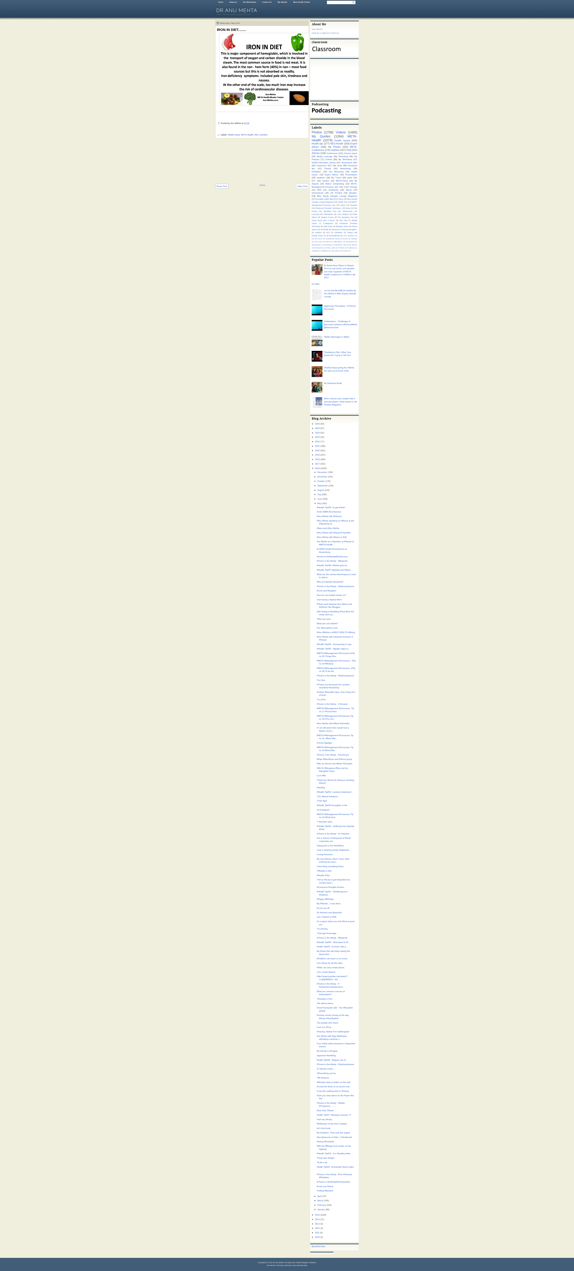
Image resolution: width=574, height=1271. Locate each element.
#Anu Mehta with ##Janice (329, 516)
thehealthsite (334, 236)
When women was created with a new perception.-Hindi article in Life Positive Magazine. (340, 401)
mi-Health (324, 230)
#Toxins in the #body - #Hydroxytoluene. (336, 586)
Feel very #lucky (324, 1119)
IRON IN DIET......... (231, 30)
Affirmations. (338, 242)
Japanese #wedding (326, 1055)
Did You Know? (317, 239)
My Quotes (321, 136)
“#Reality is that (324, 871)
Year (323, 1246)
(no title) (315, 284)
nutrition (264, 135)
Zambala (315, 251)
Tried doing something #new (330, 866)
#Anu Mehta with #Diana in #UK (332, 537)
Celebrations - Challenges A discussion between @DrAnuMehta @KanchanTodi (340, 324)
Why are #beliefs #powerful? (330, 582)
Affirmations (328, 214)
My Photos (334, 146)
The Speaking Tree (346, 217)
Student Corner (327, 217)
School (345, 239)
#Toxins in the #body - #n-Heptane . (334, 834)
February (321, 1205)
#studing (321, 787)
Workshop (343, 156)
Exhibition (339, 233)
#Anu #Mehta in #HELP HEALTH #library (336, 632)
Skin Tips (343, 220)
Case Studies (343, 214)
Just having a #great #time (329, 600)
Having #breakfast (325, 1141)
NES (256, 135)
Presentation (351, 175)
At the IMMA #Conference (329, 512)
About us (233, 2)
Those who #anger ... (327, 1158)
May (319, 503)
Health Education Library (324, 162)
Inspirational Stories (333, 239)
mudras (345, 251)
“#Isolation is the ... (326, 999)
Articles (316, 153)
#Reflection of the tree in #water (332, 1124)
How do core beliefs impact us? (331, 595)
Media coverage (325, 156)
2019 (317, 455)
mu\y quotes (335, 251)
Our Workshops (249, 2)
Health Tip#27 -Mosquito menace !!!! (334, 1115)
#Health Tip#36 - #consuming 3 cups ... (335, 644)
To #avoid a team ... (326, 1069)
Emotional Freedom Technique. (328, 208)
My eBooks (282, 2)
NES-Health (336, 143)
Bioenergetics (317, 245)
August (320, 490)
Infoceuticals (317, 193)
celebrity (354, 239)
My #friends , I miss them (329, 904)
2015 (317, 1215)
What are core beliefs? (327, 623)
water (349, 178)
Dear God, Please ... (326, 1110)
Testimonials (347, 211)
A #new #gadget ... (325, 743)
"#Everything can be (326, 1073)
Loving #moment (325, 854)
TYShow (341, 248)
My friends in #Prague (327, 1051)
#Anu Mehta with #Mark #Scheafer (333, 723)
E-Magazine (328, 223)
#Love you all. (323, 908)
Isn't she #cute (323, 1128)
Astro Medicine (348, 236)
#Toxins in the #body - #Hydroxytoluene (335, 676)
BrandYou (316, 1246)
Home (220, 2)
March (320, 1200)
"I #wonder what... (325, 822)
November (322, 477)
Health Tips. (343, 202)
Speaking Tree (329, 211)
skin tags (280, 1265)
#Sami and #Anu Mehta (328, 528)
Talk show (337, 165)
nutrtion (325, 181)
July (319, 494)
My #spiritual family (333, 383)
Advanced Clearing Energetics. (344, 230)
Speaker (353, 205)
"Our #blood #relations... (328, 796)
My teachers (318, 248)
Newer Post (221, 186)
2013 (317, 1224)
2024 (317, 433)
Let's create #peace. (326, 972)
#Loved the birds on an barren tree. (333, 1086)
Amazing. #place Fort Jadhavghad (333, 1032)
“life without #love (325, 1003)
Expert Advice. (332, 175)
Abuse (349, 190)
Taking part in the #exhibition (330, 846)
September (322, 486)
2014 (317, 1219)
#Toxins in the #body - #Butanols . (333, 561)
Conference (332, 153)
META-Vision (342, 181)
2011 (317, 1233)
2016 (317, 468)
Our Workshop (336, 172)
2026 (317, 424)
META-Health (247, 135)
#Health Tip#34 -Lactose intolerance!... (335, 792)
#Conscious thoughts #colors (330, 887)
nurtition (318, 233)
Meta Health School (301, 2)
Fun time (321, 680)
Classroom (321, 165)
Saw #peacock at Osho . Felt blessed (334, 1137)
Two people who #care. (328, 1023)
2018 (317, 459)
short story (318, 242)
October (321, 481)
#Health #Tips (323, 875)
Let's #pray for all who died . (330, 963)
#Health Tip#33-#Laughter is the (332, 805)
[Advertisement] (262, 161)
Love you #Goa (324, 1027)
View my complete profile (325, 33)
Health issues (234, 135)
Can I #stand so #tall (326, 917)
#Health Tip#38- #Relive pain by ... (333, 565)
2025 (317, 428)
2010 (317, 1237)
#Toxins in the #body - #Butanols (332, 938)
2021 (317, 446)
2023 (317, 437)
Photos (317, 132)
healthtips (324, 251)
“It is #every (322, 929)
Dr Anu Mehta (236, 10)
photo (343, 205)
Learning (315, 214)
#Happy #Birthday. (325, 899)
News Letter (330, 248)
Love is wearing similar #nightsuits (333, 850)
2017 (317, 464)
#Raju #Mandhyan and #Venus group (334, 759)
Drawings (328, 245)
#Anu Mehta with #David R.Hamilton (334, 533)
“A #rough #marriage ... (328, 933)
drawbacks (334, 190)
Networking (345, 168)
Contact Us (267, 2)
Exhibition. (316, 172)
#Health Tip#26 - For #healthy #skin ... (335, 1153)
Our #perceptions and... (328, 628)
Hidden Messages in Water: (337, 337)
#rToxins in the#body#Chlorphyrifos (333, 1182)
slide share (328, 226)
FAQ (348, 150)
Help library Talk (340, 245)
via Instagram (323, 810)
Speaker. (353, 193)
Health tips (317, 143)
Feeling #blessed (325, 1191)
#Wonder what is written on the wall (333, 1082)
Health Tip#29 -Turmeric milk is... (332, 947)
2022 (317, 441)
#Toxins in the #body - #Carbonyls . (333, 755)
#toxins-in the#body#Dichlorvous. (332, 557)
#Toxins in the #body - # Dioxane (332, 704)
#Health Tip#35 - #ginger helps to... (333, 649)
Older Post (302, 186)
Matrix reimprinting (335, 184)
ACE (328, 233)
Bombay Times (342, 226)
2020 (317, 450)
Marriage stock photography (296, 1265)
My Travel (336, 178)
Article (340, 199)
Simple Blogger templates (306, 1263)
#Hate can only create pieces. (331, 967)
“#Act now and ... (325, 619)
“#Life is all (322, 1162)
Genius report (350, 153)
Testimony (351, 248)
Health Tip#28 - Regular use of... (332, 1060)
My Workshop (345, 159)
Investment (271, 1265)
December (322, 472)
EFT (314, 181)
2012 (317, 1228)
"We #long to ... (324, 1078)
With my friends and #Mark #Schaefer (334, 764)
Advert (328, 242)
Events (329, 159)
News (348, 208)
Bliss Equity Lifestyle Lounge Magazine (337, 196)
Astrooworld (350, 242)
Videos (341, 132)
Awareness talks (349, 162)
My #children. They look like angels (333, 1133)
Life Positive (336, 193)
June (319, 499)
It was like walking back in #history (333, 1091)
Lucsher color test (324, 199)
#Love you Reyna (325, 1186)
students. (321, 178)
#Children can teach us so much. (332, 958)
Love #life (321, 775)
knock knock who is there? (323, 220)
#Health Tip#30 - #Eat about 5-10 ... (334, 942)
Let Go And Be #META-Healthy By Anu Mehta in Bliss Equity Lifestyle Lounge (340, 293)
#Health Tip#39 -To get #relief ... (332, 507)
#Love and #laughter (326, 591)
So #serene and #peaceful (329, 912)
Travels (327, 168)
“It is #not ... (322, 699)
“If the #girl (322, 801)
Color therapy (350, 187)
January (321, 1209)
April (319, 1196)
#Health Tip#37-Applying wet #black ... (335, 570)
